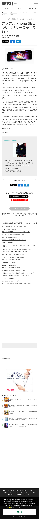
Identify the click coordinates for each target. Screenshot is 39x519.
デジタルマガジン (16, 171)
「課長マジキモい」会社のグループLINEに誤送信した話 (16, 249)
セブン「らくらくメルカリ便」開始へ (12, 259)
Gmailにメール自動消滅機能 (9, 265)
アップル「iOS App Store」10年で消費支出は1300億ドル (17, 283)
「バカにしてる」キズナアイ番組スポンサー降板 (14, 251)
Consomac (5, 132)
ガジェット (13, 13)
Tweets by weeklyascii (6, 358)
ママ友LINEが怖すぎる (7, 242)
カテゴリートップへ (20, 209)
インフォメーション (30, 492)
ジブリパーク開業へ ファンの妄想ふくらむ (13, 254)
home (5, 13)
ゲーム (31, 490)
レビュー (10, 490)
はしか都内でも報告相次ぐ (9, 278)
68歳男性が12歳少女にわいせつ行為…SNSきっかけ (15, 275)
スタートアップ (19, 8)
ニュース (17, 490)
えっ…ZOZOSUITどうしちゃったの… (12, 281)
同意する (19, 512)
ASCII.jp (12, 495)
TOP (4, 490)
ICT (21, 492)
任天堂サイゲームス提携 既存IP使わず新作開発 (14, 270)
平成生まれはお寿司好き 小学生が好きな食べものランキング (18, 273)
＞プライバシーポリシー (19, 516)
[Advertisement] (19, 301)
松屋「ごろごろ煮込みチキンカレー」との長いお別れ (16, 232)
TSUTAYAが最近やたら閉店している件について (14, 240)
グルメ (6, 8)
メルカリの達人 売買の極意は (9, 237)
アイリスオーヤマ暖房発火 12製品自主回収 (13, 257)
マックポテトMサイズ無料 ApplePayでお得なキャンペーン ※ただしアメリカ (19, 246)
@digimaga (15, 168)
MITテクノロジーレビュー (24, 495)
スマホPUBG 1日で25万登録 (9, 262)
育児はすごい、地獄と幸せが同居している (13, 234)
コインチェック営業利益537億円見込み (12, 267)
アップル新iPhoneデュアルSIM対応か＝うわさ (14, 226)
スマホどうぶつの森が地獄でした (10, 229)
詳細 (10, 507)
